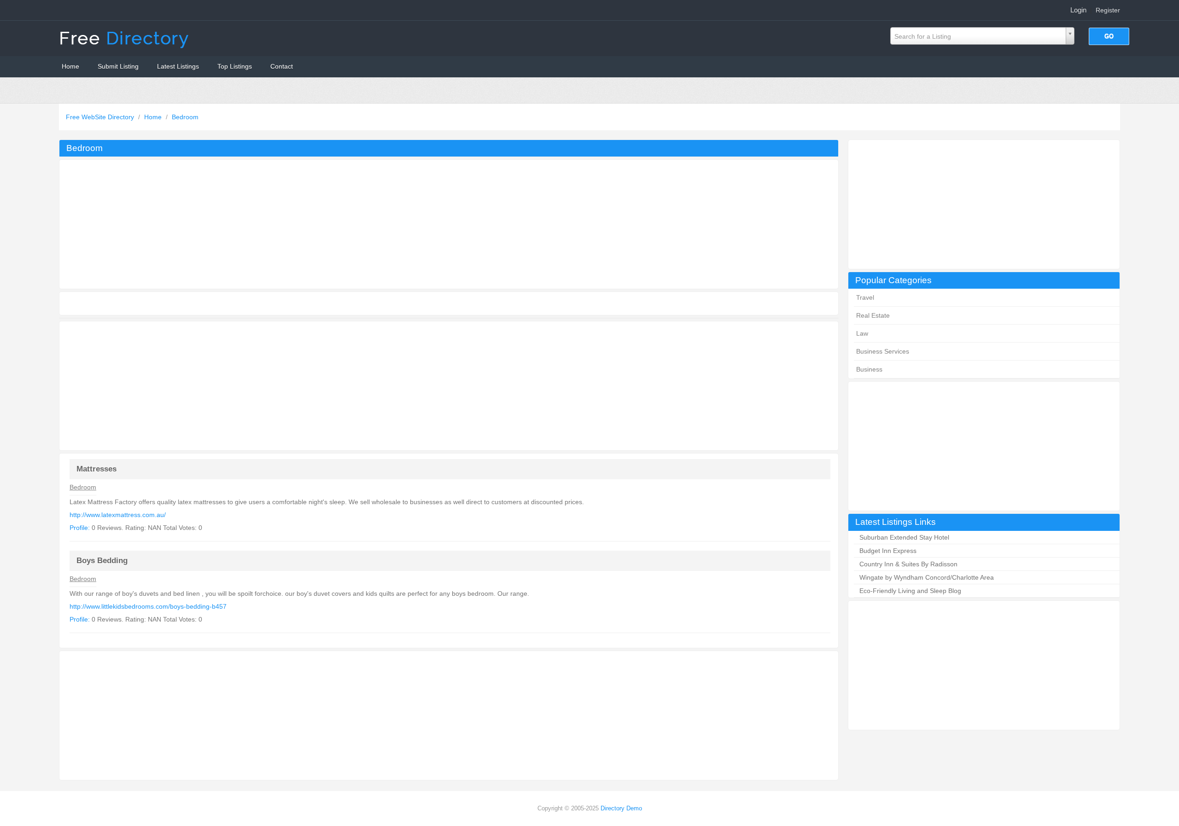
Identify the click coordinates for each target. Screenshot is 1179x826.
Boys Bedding (102, 560)
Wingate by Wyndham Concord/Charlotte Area (926, 577)
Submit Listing (118, 66)
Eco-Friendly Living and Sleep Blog (910, 590)
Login (1078, 10)
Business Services (882, 351)
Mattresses (96, 469)
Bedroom (185, 117)
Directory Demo (621, 808)
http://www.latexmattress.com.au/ (118, 514)
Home (70, 66)
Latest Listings (178, 66)
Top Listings (234, 66)
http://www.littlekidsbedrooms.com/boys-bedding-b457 (148, 606)
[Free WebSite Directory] (125, 38)
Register (1108, 10)
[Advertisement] (984, 204)
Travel (865, 297)
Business (869, 369)
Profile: (80, 527)
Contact (281, 66)
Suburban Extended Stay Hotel (904, 537)
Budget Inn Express (887, 550)
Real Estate (873, 315)
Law (862, 333)
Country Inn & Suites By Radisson (908, 564)
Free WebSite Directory (101, 117)
